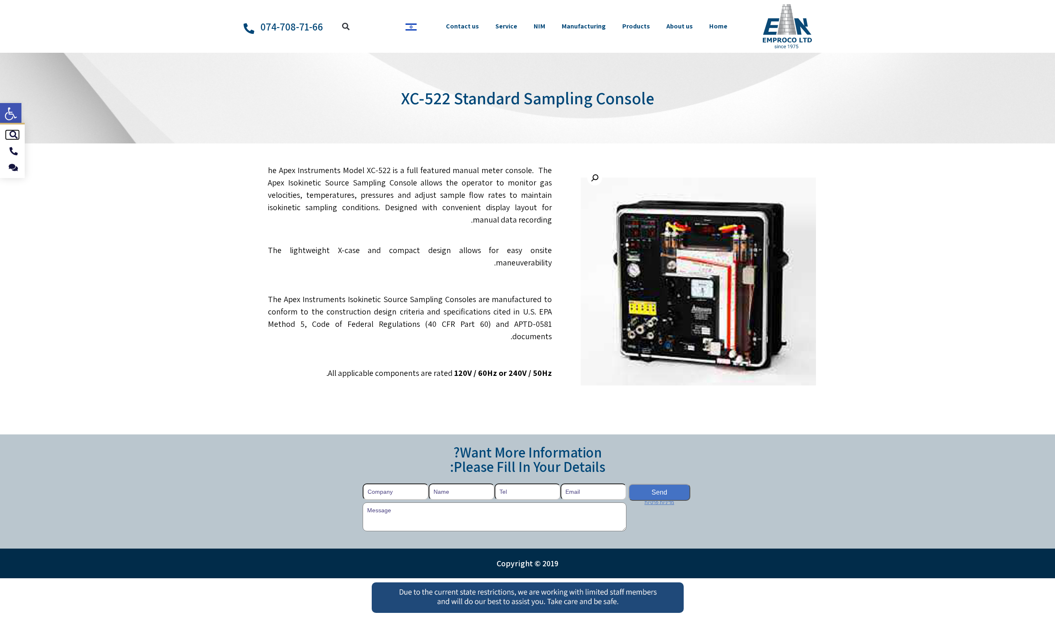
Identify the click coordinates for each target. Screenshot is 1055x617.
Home (718, 26)
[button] (10, 113)
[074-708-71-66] (249, 28)
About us (679, 26)
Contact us (462, 26)
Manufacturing (584, 26)
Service (506, 26)
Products (636, 26)
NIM (539, 26)
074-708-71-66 (291, 26)
